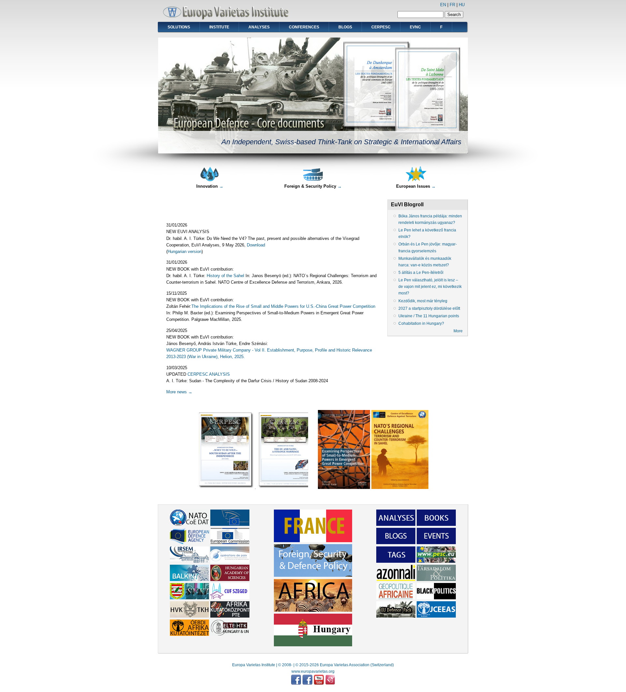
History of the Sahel (225, 275)
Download (256, 245)
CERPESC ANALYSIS (208, 374)
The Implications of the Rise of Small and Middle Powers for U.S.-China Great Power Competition (283, 306)
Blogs (345, 27)
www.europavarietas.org (313, 671)
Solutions (179, 27)
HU (462, 4)
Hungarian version (184, 251)
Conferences (304, 27)
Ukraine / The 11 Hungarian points (428, 316)
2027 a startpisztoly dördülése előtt (429, 308)
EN (443, 4)
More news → (179, 391)
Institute (219, 27)
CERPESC (381, 27)
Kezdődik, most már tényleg (422, 301)
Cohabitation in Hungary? (421, 323)
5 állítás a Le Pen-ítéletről (420, 272)
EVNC (415, 27)
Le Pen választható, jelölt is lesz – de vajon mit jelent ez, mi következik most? (430, 286)
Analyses (259, 27)
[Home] (228, 18)
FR (452, 4)
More (458, 331)
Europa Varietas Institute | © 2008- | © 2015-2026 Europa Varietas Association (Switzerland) (313, 665)
